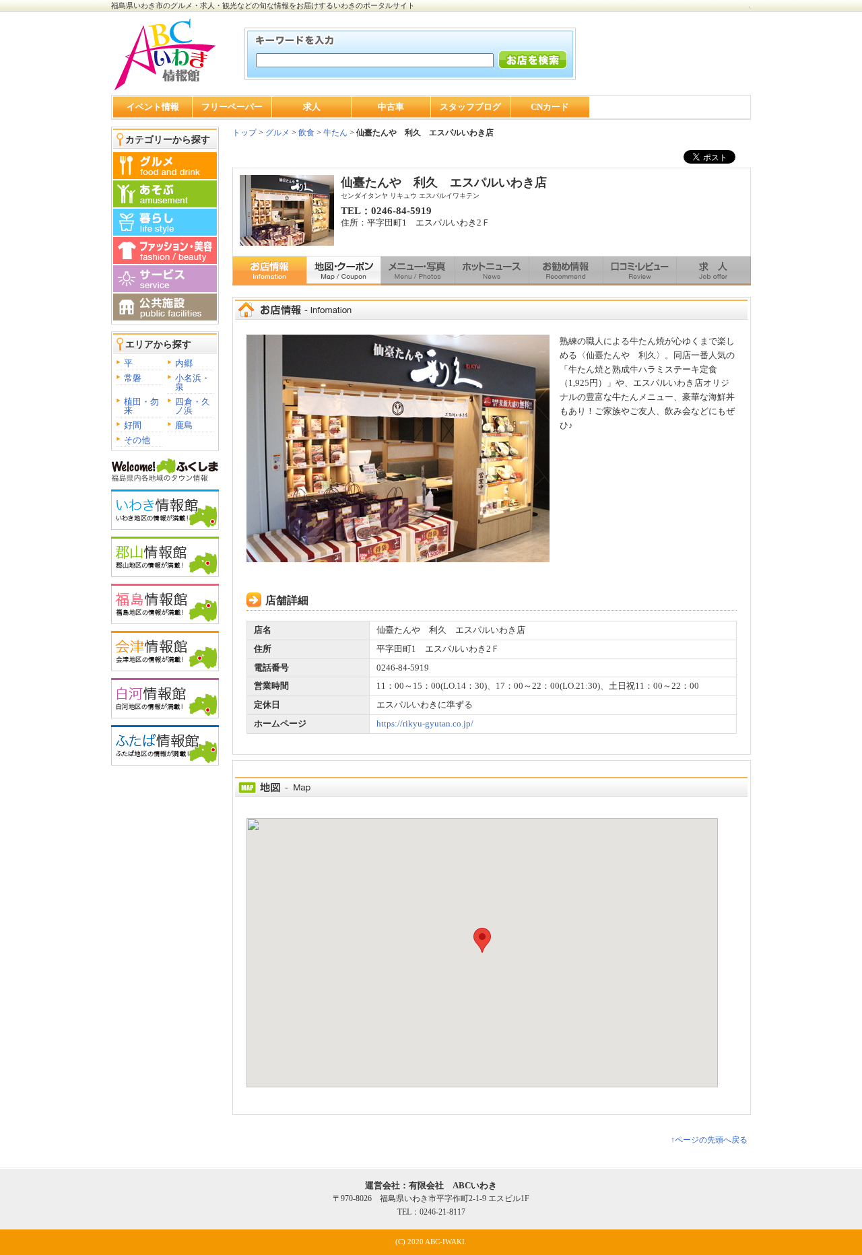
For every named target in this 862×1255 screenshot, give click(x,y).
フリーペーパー (232, 107)
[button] (482, 940)
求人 (312, 107)
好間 (132, 425)
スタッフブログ (470, 107)
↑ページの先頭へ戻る (709, 1140)
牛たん (335, 132)
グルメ (276, 132)
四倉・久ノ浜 (192, 406)
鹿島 (184, 425)
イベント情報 (153, 107)
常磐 (132, 378)
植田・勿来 (141, 406)
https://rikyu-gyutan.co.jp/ (424, 723)
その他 (137, 440)
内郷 (184, 363)
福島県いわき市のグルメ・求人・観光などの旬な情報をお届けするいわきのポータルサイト (263, 5)
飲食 (306, 132)
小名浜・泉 (192, 382)
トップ (244, 132)
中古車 (391, 107)
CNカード (550, 107)
